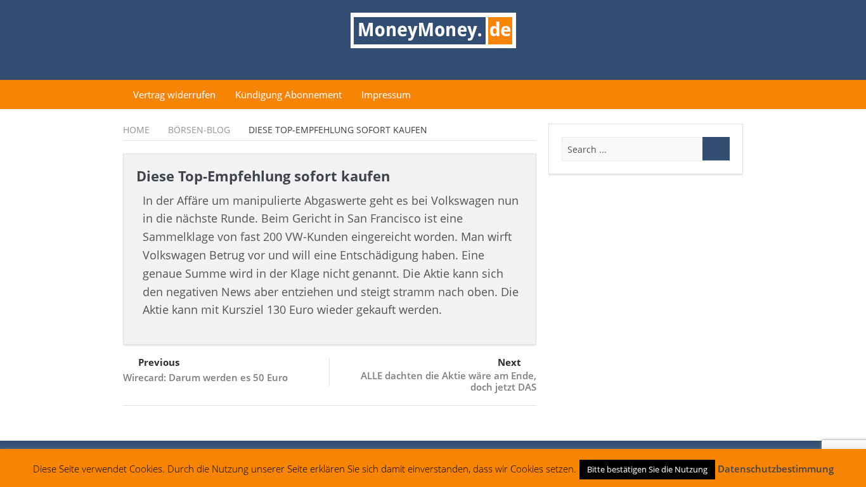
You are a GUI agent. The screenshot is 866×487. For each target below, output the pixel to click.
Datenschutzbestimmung (776, 468)
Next (509, 362)
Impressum (386, 94)
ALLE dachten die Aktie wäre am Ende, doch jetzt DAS (448, 381)
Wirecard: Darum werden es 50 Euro (205, 377)
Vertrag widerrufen (174, 94)
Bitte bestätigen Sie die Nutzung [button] (647, 469)
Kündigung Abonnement (288, 94)
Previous (158, 362)
